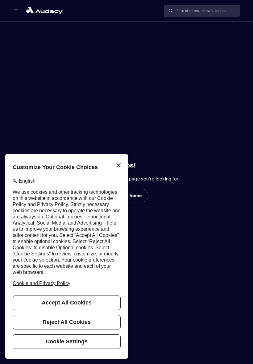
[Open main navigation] (16, 11)
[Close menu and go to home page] (44, 10)
